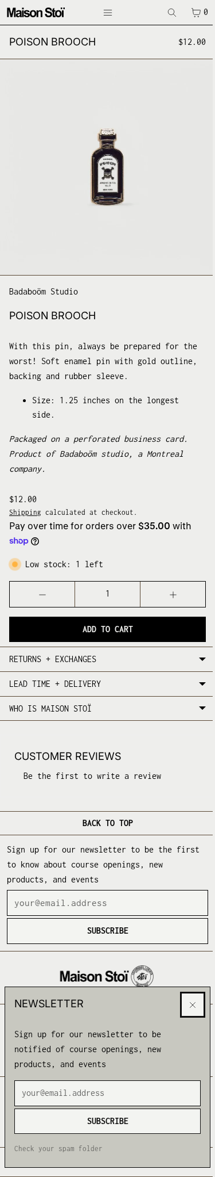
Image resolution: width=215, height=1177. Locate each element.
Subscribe (105, 1121)
